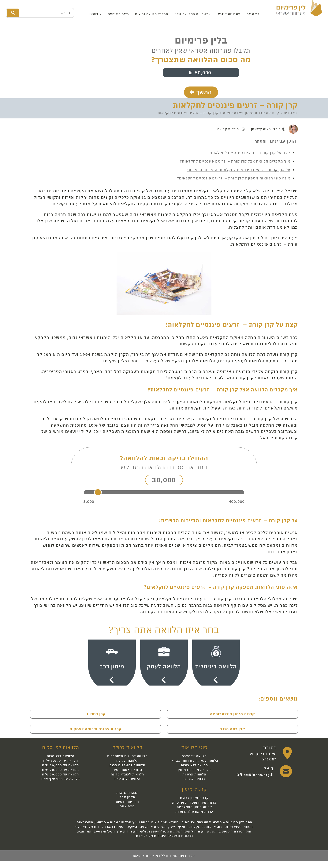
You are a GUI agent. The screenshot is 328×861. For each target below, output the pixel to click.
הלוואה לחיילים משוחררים (127, 756)
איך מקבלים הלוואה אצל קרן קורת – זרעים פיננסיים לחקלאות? (235, 161)
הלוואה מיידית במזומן (194, 770)
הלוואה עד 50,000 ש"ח (60, 774)
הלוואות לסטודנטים (127, 770)
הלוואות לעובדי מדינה (127, 774)
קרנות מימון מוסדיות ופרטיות (194, 802)
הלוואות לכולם (127, 761)
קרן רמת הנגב (232, 729)
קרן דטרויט (96, 714)
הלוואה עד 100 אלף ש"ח (60, 779)
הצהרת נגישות (127, 792)
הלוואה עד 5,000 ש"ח (60, 761)
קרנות (274, 113)
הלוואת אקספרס (194, 756)
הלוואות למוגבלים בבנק (127, 765)
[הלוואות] (299, 7)
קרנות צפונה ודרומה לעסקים (95, 729)
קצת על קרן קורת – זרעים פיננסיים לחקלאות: (250, 152)
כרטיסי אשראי (194, 779)
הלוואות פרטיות (194, 774)
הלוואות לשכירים (127, 779)
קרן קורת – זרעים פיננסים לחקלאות (235, 105)
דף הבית (253, 14)
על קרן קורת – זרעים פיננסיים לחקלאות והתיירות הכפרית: (238, 169)
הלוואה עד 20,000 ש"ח (60, 770)
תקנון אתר (127, 797)
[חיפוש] (13, 12)
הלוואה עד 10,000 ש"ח (60, 765)
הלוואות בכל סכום (60, 756)
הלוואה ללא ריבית (194, 765)
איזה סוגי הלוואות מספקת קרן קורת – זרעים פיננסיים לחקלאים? (233, 178)
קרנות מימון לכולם (194, 798)
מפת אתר (127, 806)
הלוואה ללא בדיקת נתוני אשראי (194, 761)
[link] (264, 753)
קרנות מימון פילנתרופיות (244, 113)
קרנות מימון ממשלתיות (194, 807)
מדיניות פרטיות (127, 802)
